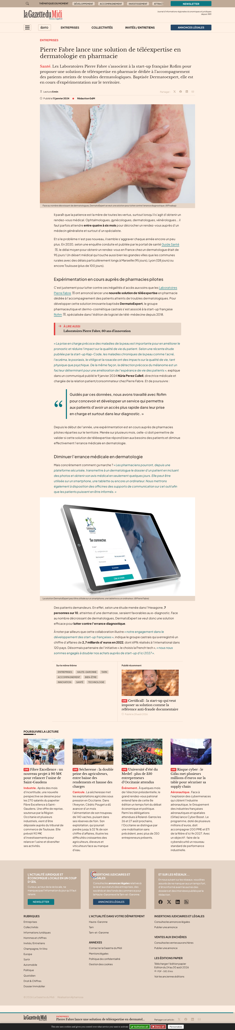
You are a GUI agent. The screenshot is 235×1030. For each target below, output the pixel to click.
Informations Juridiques (37, 932)
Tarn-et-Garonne (99, 932)
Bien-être (91, 677)
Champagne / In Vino (35, 948)
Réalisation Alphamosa (70, 997)
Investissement (138, 3)
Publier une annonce (166, 927)
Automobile (30, 964)
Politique (29, 970)
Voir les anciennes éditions (169, 976)
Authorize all (140, 1026)
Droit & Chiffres (32, 980)
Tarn (104, 672)
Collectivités (102, 27)
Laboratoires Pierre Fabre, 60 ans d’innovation (97, 331)
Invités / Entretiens (140, 27)
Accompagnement (111, 3)
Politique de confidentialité (104, 958)
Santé (79, 682)
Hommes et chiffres (35, 937)
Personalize (176, 1026)
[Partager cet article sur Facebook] (180, 92)
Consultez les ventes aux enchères (173, 942)
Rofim (58, 314)
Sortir (27, 959)
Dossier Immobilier (34, 986)
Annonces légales (111, 901)
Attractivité (161, 3)
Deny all (159, 1026)
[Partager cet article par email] (193, 92)
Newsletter (191, 3)
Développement (83, 3)
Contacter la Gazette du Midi (105, 947)
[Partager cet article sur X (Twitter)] (174, 92)
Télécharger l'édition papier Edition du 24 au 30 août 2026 (171, 967)
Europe (28, 954)
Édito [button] (44, 27)
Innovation (64, 682)
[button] (27, 27)
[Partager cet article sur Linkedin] (187, 92)
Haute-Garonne (87, 672)
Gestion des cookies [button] (101, 964)
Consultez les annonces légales (172, 921)
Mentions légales (98, 953)
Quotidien (29, 975)
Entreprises (70, 27)
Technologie (96, 682)
